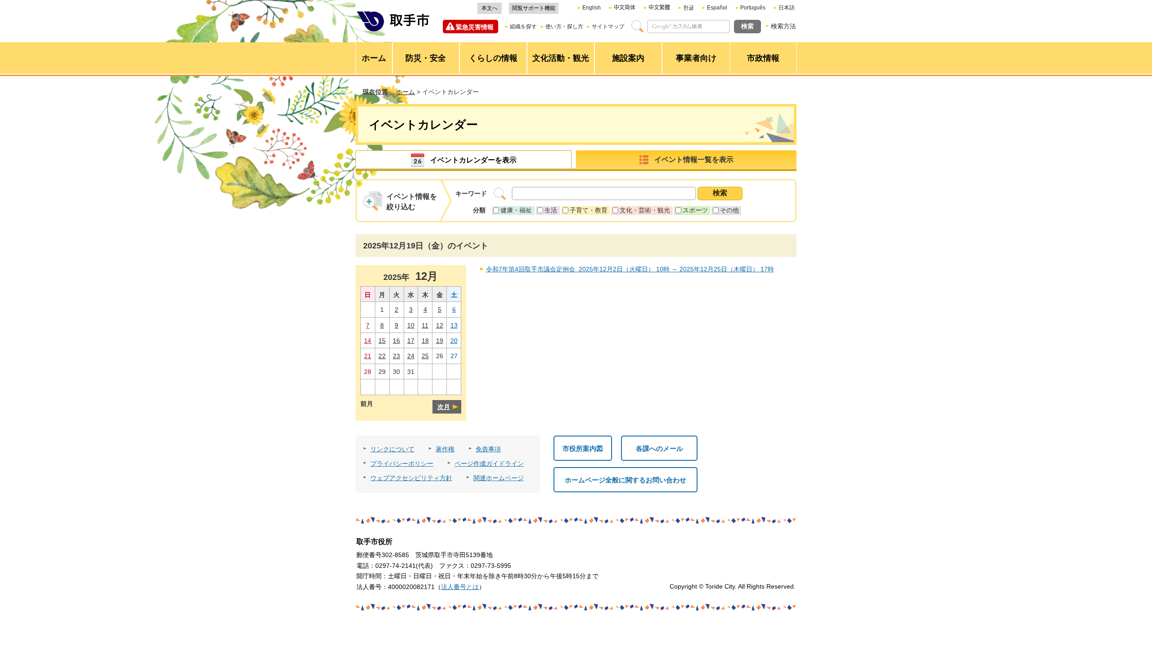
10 (410, 325)
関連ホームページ (498, 478)
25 (425, 356)
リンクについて (392, 449)
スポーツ (695, 210)
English (591, 7)
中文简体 (624, 7)
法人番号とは (460, 586)
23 (396, 356)
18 (425, 340)
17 (410, 340)
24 (410, 356)
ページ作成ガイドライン (489, 463)
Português (752, 7)
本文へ (490, 8)
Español (717, 7)
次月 (443, 406)
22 (382, 356)
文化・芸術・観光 (645, 210)
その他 (729, 210)
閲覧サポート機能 (533, 8)
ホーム (405, 91)
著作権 (445, 449)
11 (425, 325)
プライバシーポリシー (401, 463)
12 (439, 325)
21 (367, 356)
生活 (550, 210)
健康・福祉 (516, 210)
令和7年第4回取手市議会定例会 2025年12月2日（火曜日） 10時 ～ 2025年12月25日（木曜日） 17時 (630, 269)
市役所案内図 (582, 448)
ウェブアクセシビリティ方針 (411, 478)
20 (454, 340)
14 (367, 340)
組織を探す (523, 26)
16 (396, 340)
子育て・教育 (589, 210)
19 (439, 340)
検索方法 (783, 26)
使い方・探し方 (564, 26)
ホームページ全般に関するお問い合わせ (625, 480)
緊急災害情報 (475, 27)
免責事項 (488, 449)
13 (454, 325)
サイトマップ (608, 26)
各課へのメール (659, 448)
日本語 (786, 7)
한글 (688, 7)
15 (382, 340)
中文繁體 (659, 7)
